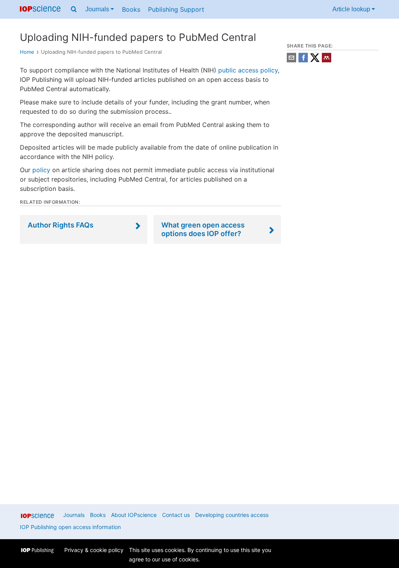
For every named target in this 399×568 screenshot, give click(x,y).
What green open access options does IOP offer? (203, 229)
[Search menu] (74, 9)
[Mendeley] (326, 60)
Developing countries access (231, 515)
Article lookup (352, 9)
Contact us (176, 515)
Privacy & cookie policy (94, 550)
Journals (98, 9)
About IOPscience (134, 515)
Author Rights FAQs (61, 225)
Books (131, 9)
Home (27, 52)
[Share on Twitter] (315, 60)
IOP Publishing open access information (70, 527)
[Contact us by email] (291, 60)
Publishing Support (176, 9)
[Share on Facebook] (303, 60)
